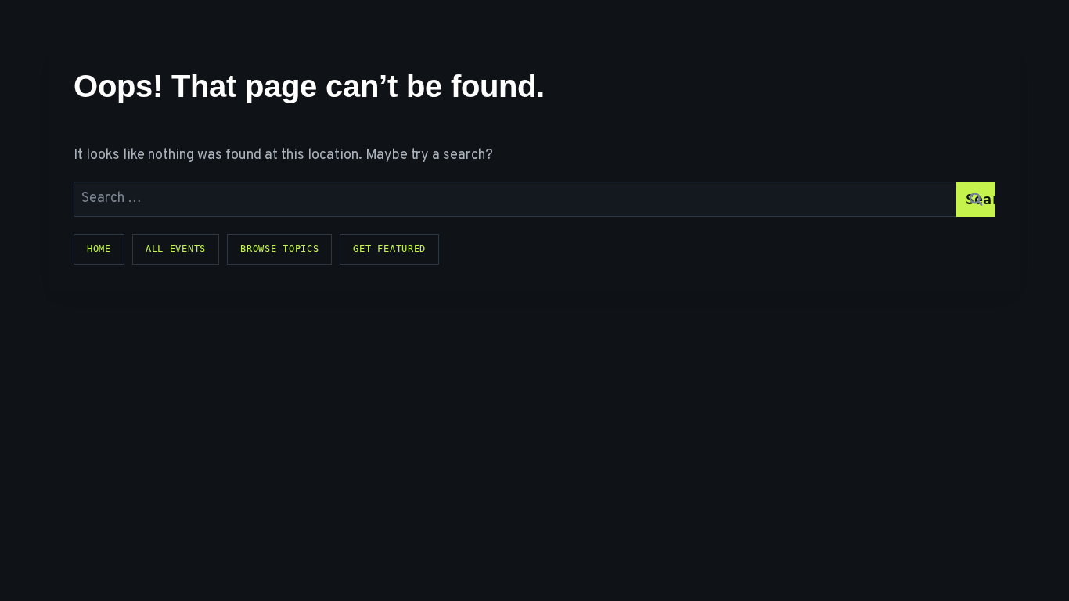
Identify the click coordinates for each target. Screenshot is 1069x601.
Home (99, 248)
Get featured (389, 248)
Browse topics (279, 248)
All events (176, 248)
